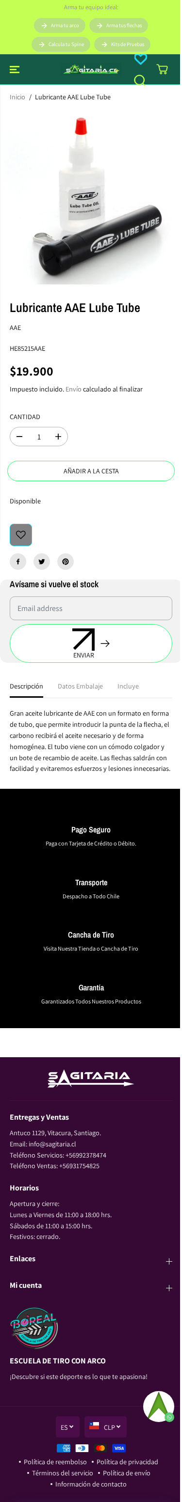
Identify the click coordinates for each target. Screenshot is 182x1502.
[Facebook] (18, 561)
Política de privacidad (127, 1461)
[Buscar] (140, 80)
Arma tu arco (65, 25)
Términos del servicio (62, 1472)
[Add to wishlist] (21, 535)
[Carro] (162, 69)
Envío (74, 388)
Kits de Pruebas (127, 44)
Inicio (17, 96)
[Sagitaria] (91, 69)
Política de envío (126, 1472)
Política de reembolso (55, 1461)
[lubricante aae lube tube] (91, 198)
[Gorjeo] (41, 561)
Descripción (26, 685)
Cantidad (25, 416)
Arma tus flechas (124, 25)
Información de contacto (91, 1483)
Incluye (128, 685)
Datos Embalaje (80, 685)
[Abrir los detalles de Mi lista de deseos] (141, 59)
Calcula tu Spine (66, 44)
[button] (15, 69)
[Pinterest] (65, 561)
